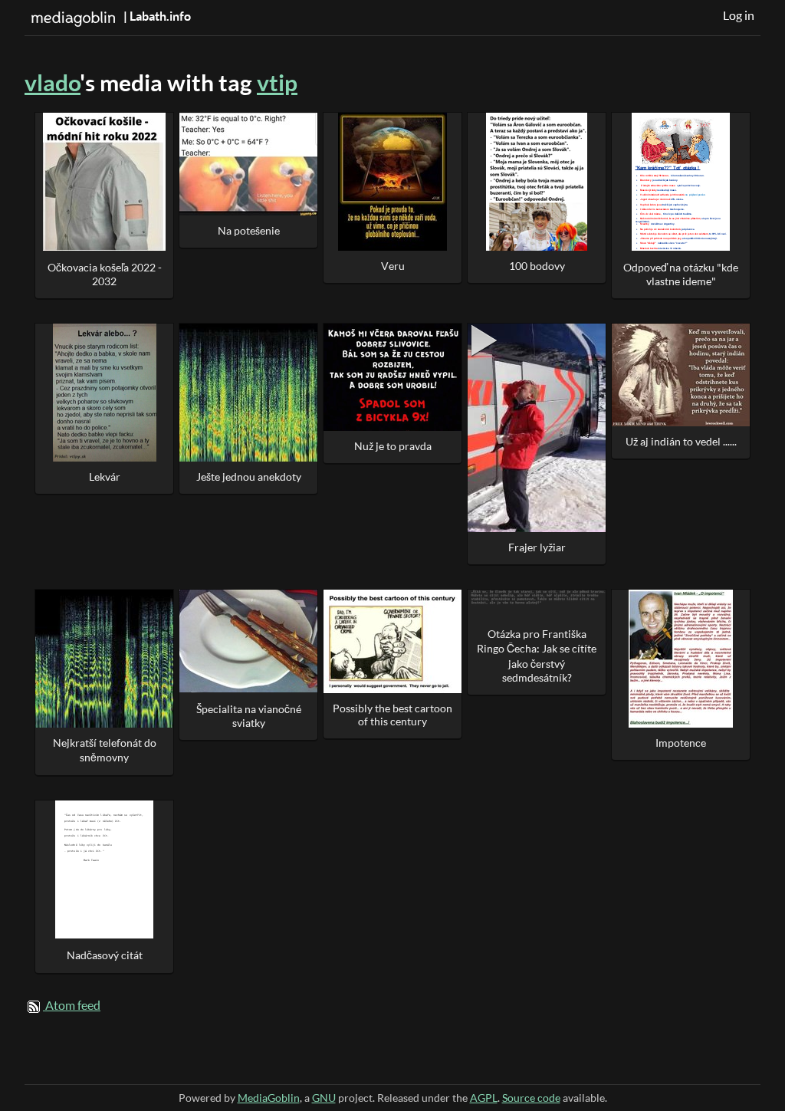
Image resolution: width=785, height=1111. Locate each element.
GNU (324, 1097)
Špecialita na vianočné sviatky (248, 715)
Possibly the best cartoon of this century (392, 715)
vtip (277, 82)
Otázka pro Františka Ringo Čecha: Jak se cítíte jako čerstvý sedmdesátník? (536, 655)
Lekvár (104, 476)
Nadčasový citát (105, 954)
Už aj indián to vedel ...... (681, 441)
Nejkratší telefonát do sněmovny (104, 750)
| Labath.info (156, 16)
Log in (738, 15)
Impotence (680, 742)
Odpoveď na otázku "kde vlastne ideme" (680, 274)
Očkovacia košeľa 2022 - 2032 (105, 274)
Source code (531, 1097)
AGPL (484, 1097)
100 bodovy (537, 265)
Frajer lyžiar (537, 547)
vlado (52, 82)
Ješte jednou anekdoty (248, 476)
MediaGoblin (269, 1097)
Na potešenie (249, 230)
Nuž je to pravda (393, 445)
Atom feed (72, 1005)
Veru (393, 265)
